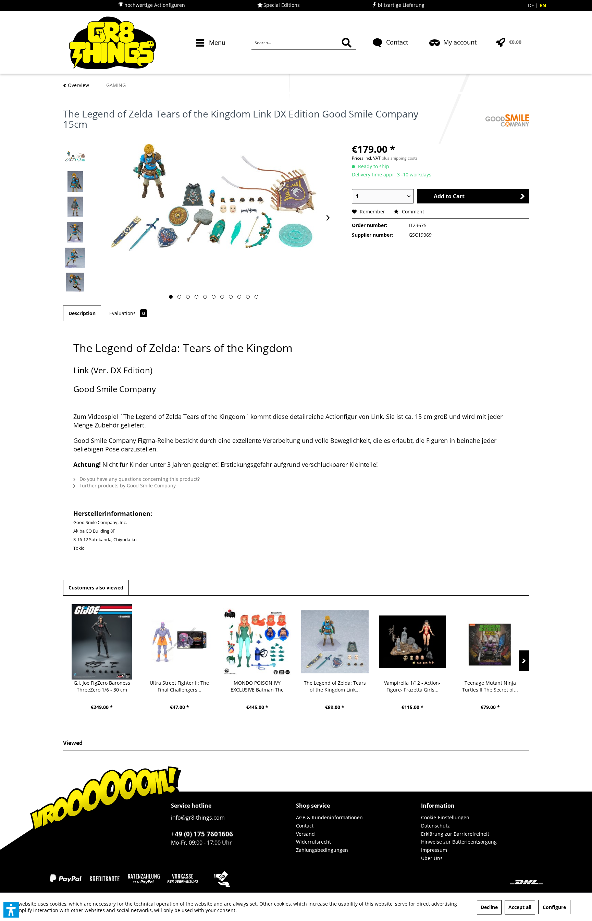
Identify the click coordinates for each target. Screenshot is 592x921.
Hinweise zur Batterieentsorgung (459, 841)
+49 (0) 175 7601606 (202, 834)
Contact (304, 825)
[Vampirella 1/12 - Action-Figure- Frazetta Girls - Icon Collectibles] (412, 642)
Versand (305, 834)
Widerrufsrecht (313, 841)
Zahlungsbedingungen (322, 850)
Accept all (519, 907)
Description (82, 313)
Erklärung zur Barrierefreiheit (455, 834)
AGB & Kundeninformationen (329, 817)
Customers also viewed (96, 587)
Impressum (434, 850)
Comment (412, 211)
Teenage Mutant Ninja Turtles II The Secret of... (490, 686)
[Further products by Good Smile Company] (507, 121)
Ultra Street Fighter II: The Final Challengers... (179, 686)
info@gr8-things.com (198, 817)
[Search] (346, 43)
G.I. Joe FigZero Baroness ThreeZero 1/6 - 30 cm (102, 686)
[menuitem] (211, 55)
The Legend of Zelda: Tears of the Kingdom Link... (335, 686)
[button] (11, 910)
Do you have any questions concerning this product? (139, 479)
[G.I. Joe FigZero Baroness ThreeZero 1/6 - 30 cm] (102, 642)
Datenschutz (435, 825)
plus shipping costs (400, 158)
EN (543, 5)
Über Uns (432, 858)
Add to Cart (449, 196)
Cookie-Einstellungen (445, 817)
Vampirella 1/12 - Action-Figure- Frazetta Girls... (412, 686)
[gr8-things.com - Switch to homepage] (112, 42)
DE (531, 5)
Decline (489, 907)
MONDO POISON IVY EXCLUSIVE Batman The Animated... (257, 686)
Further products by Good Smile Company (127, 485)
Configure (554, 907)
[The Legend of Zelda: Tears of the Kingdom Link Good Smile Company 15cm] (335, 642)
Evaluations (127, 313)
